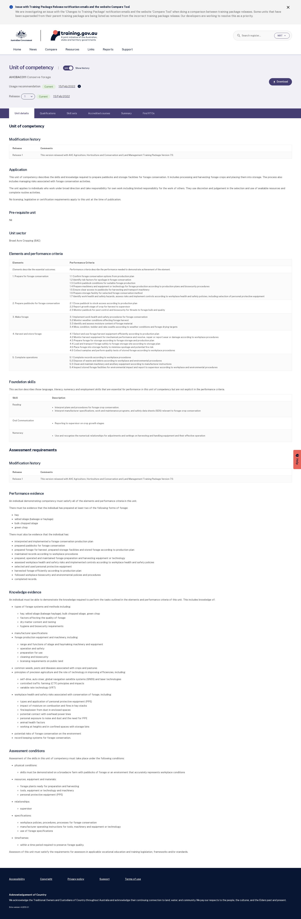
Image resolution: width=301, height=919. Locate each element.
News (33, 49)
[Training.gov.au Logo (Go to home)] (69, 35)
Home (17, 49)
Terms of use (133, 878)
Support (127, 49)
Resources (72, 49)
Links (91, 49)
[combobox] (257, 35)
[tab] (21, 113)
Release (14, 96)
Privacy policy (76, 878)
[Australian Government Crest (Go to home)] (25, 35)
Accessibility (17, 878)
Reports (108, 49)
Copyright (46, 878)
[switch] (68, 68)
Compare (51, 49)
